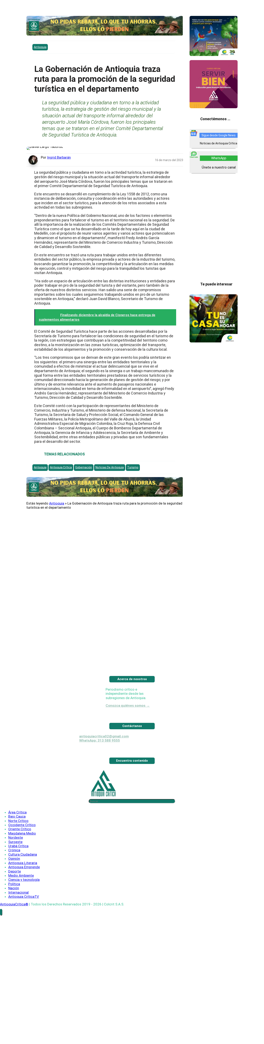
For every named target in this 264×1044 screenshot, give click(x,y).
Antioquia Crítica (61, 467)
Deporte (14, 886)
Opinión (14, 873)
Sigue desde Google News (219, 135)
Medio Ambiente (21, 890)
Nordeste (15, 852)
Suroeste (15, 857)
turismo (132, 467)
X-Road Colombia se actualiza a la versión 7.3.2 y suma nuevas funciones (212, 491)
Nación (13, 903)
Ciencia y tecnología (24, 894)
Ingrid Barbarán (59, 157)
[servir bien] (214, 107)
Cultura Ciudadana (22, 869)
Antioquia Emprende (24, 882)
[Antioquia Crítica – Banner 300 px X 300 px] (214, 341)
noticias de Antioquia (109, 467)
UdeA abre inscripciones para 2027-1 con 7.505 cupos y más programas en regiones (213, 390)
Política (14, 899)
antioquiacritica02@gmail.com (104, 751)
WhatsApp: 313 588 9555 (99, 755)
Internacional (18, 907)
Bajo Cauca (17, 831)
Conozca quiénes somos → (128, 720)
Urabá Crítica (18, 861)
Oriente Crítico (19, 844)
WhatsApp (218, 158)
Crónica (14, 865)
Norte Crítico (18, 836)
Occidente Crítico (22, 840)
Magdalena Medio (22, 848)
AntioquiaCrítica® (14, 919)
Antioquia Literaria (22, 878)
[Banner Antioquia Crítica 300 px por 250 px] (214, 55)
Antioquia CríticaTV (23, 911)
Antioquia (40, 47)
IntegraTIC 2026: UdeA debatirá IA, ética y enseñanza (213, 593)
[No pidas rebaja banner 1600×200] (104, 34)
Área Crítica (17, 827)
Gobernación (83, 467)
